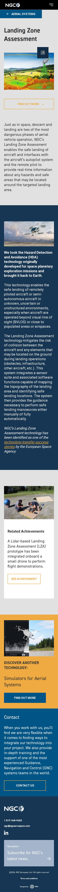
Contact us (25, 785)
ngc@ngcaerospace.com (17, 825)
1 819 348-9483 (13, 820)
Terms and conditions (29, 879)
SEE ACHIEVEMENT (24, 579)
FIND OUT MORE (25, 697)
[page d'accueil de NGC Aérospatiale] (13, 4)
